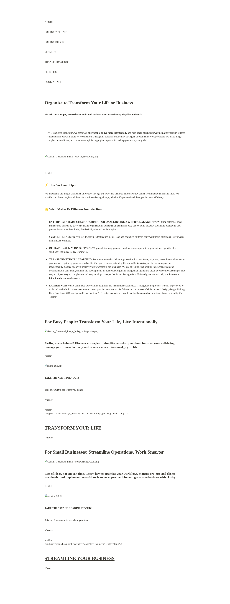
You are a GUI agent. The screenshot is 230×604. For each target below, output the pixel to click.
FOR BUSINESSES (55, 42)
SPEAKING (51, 52)
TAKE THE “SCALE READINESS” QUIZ (68, 508)
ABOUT (49, 22)
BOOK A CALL (53, 82)
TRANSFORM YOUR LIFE (73, 427)
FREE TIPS (51, 72)
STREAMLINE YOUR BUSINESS (80, 558)
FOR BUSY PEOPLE (56, 32)
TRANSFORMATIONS (57, 62)
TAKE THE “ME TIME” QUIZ (62, 377)
